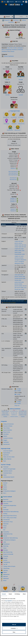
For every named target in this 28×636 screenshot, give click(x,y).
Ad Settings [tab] (17, 594)
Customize (13, 628)
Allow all (14, 624)
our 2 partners (8, 600)
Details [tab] (10, 594)
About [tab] (24, 594)
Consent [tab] (4, 594)
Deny (14, 632)
